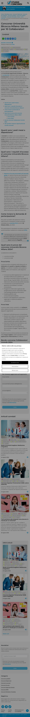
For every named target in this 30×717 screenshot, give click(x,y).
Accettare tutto (15, 362)
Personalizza (15, 366)
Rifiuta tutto (15, 370)
